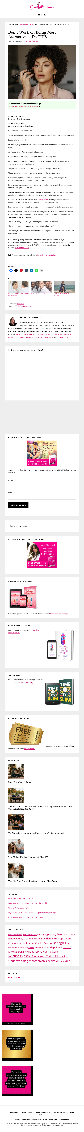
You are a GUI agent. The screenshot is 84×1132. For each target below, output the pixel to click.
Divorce (24, 947)
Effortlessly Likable (23, 337)
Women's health (45, 961)
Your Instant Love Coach (42, 337)
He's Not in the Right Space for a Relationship (25, 917)
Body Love (23, 938)
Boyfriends (47, 938)
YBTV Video (63, 961)
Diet (17, 947)
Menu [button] (43, 15)
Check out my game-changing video (23, 106)
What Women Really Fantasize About (22, 898)
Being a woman (66, 934)
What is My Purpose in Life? (18, 908)
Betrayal (12, 938)
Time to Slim (62, 337)
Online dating (26, 951)
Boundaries (35, 938)
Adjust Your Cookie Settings (59, 1119)
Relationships (17, 956)
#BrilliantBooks (30, 934)
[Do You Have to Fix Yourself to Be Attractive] (18, 287)
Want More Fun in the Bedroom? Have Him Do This (28, 903)
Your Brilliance (42, 6)
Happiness (56, 947)
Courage (48, 943)
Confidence (28, 943)
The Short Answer (36, 956)
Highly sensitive (67, 948)
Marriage (13, 951)
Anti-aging (42, 934)
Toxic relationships (57, 956)
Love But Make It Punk (19, 782)
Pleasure (53, 951)
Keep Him (20, 304)
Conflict (39, 943)
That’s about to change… (59, 614)
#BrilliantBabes (15, 934)
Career (68, 938)
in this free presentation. (46, 255)
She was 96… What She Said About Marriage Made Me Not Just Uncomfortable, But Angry (40, 807)
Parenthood (41, 951)
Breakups (59, 938)
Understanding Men (21, 961)
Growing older (42, 947)
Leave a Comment (32, 41)
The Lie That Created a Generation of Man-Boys (32, 881)
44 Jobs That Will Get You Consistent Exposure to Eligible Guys (32, 912)
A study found (42, 199)
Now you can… (29, 749)
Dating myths (27, 306)
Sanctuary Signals (43, 334)
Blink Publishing (42, 1119)
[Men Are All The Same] (41, 287)
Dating (20, 306)
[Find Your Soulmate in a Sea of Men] (64, 287)
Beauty (52, 934)
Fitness (31, 947)
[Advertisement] (42, 418)
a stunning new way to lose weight (21, 682)
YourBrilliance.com (28, 1119)
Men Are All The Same (38, 294)
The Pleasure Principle (24, 334)
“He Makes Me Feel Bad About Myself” (28, 857)
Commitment (14, 943)
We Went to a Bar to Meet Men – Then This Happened (36, 833)
